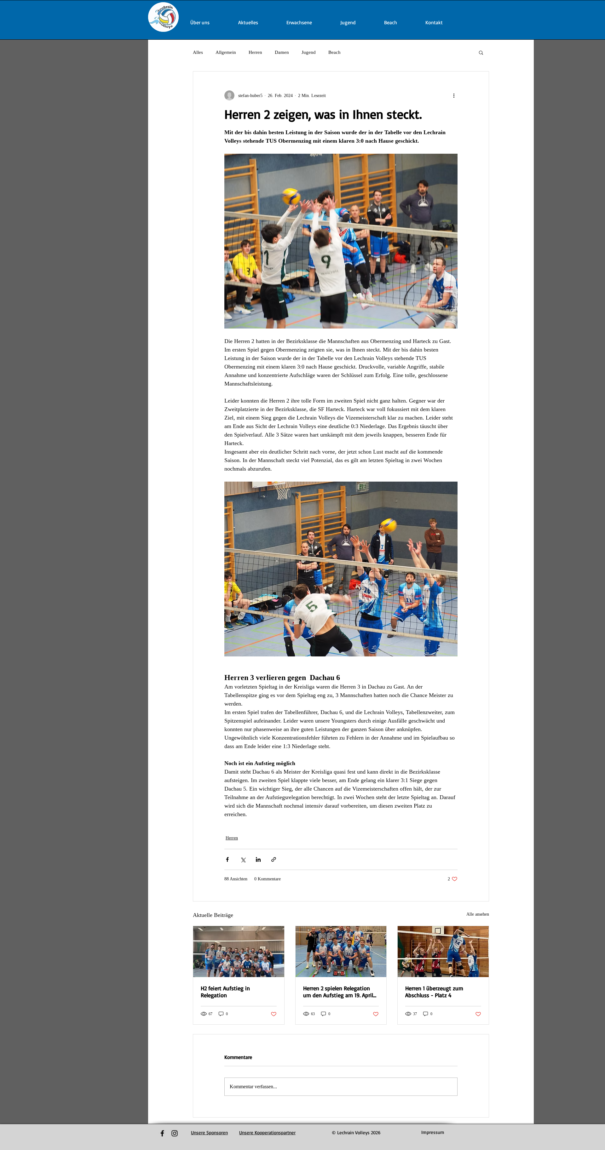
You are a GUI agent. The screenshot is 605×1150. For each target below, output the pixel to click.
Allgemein (226, 52)
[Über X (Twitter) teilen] (243, 859)
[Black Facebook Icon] (162, 1133)
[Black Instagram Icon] (174, 1133)
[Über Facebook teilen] (227, 859)
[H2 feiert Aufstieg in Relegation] (238, 951)
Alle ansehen (477, 914)
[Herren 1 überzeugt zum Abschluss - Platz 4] (443, 951)
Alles (198, 52)
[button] (481, 52)
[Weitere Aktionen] (454, 95)
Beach (334, 52)
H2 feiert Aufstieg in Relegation (225, 991)
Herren (255, 52)
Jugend (309, 52)
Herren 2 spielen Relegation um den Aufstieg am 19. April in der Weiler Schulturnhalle (338, 991)
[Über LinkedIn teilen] (258, 859)
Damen (282, 52)
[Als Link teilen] (274, 859)
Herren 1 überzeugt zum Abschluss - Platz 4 (434, 991)
